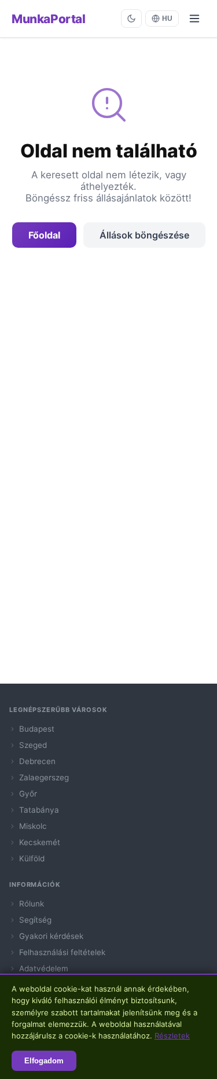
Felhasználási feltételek (62, 952)
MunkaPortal (48, 19)
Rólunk (31, 903)
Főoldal (44, 235)
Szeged (33, 745)
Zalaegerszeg (44, 777)
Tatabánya (39, 809)
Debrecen (37, 761)
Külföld (32, 858)
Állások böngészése (144, 235)
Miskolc (33, 826)
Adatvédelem (43, 968)
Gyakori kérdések (51, 936)
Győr (28, 793)
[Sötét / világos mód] (131, 18)
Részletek (172, 1035)
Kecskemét (39, 842)
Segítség (35, 919)
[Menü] (194, 19)
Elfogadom (44, 1060)
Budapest (36, 728)
